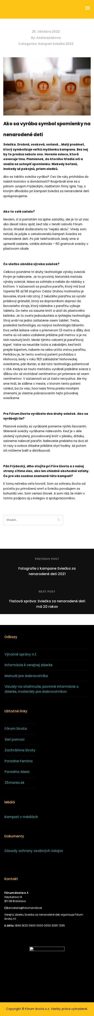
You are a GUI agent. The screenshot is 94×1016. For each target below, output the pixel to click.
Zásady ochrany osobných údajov (33, 850)
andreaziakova (48, 38)
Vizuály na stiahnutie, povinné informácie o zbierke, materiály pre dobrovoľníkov (41, 689)
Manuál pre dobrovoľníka (26, 676)
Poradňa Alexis (17, 771)
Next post (47, 591)
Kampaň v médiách (21, 816)
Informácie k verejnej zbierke (28, 665)
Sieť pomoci (14, 739)
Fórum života (16, 728)
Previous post (47, 558)
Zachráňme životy (20, 750)
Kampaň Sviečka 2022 (55, 44)
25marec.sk (14, 782)
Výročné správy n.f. (21, 654)
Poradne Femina (19, 761)
